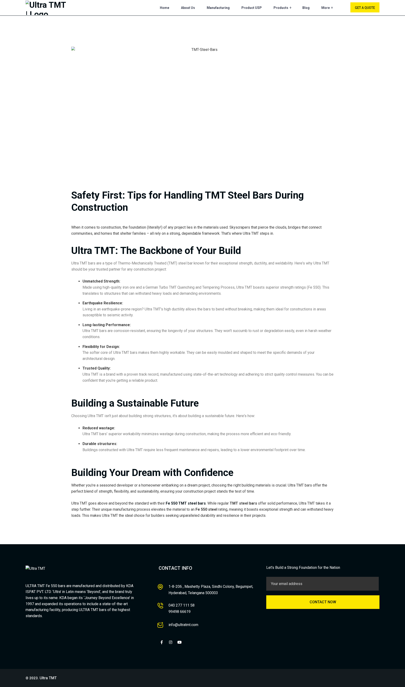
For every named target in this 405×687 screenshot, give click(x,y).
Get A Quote (365, 8)
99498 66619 (180, 611)
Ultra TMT (48, 678)
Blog (306, 8)
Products (281, 8)
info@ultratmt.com (183, 625)
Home (164, 8)
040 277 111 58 (182, 605)
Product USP (251, 8)
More (325, 8)
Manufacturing (218, 8)
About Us (188, 8)
